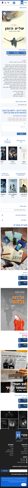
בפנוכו (23, 161)
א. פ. (2, 163)
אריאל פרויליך (13, 163)
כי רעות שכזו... (23, 194)
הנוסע (12, 161)
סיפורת (10, 62)
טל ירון (12, 197)
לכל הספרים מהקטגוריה (7, 141)
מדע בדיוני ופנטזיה (17, 62)
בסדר (24, 484)
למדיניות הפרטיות (14, 481)
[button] (14, 3)
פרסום (21, 133)
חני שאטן (24, 163)
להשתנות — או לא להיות (13, 195)
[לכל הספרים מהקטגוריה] (7, 139)
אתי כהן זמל (23, 196)
